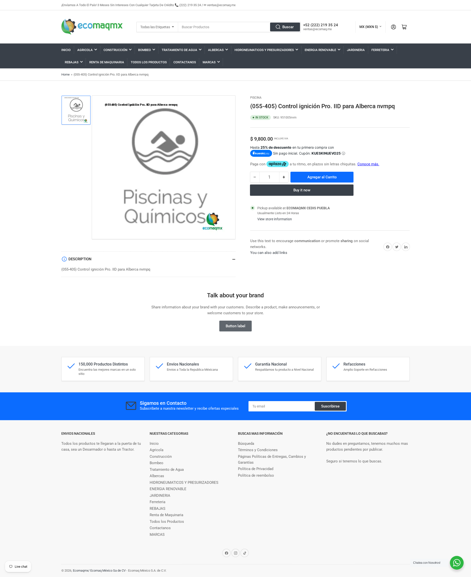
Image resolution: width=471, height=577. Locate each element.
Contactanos (184, 62)
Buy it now (301, 190)
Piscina (256, 97)
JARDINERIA (356, 50)
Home (65, 74)
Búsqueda (246, 443)
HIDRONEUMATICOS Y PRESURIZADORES (264, 50)
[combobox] (239, 27)
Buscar (288, 27)
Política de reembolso (256, 475)
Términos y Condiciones (258, 450)
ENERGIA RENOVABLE (320, 50)
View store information (274, 219)
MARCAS (209, 62)
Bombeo (144, 50)
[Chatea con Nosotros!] (457, 563)
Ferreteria (380, 50)
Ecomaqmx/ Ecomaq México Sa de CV (99, 570)
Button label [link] (235, 326)
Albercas (216, 50)
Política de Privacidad (255, 469)
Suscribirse (330, 406)
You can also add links (268, 252)
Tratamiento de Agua (179, 50)
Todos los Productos (149, 62)
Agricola (85, 50)
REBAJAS (71, 62)
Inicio (66, 50)
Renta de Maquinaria (106, 62)
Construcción (115, 50)
